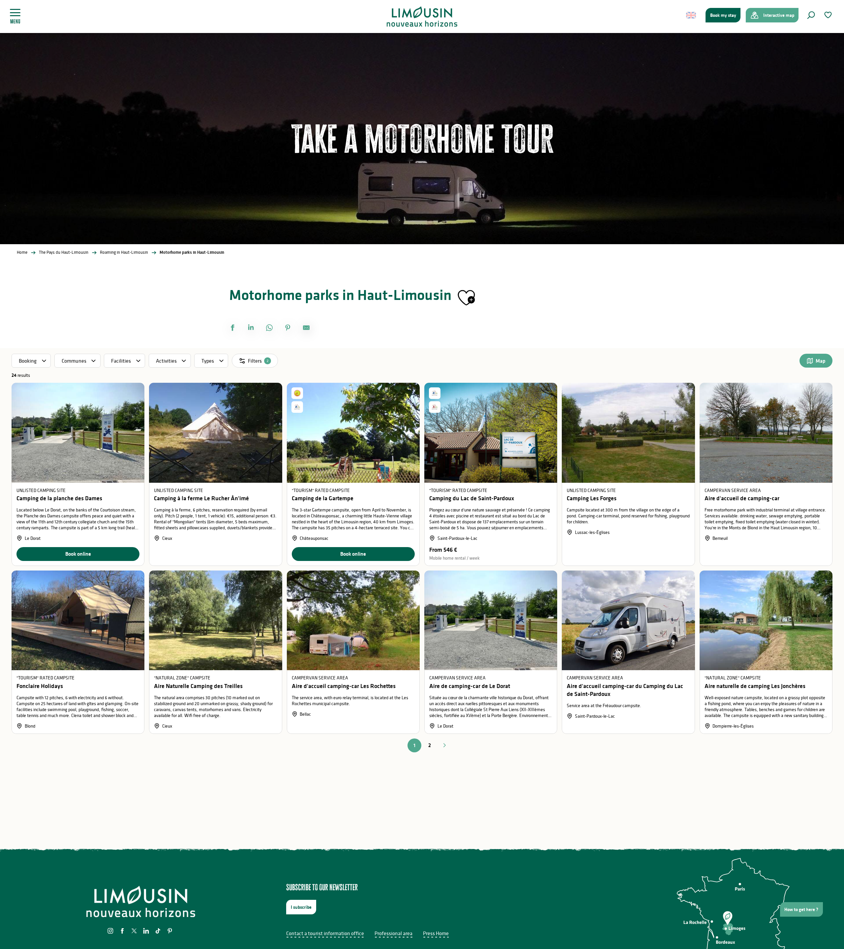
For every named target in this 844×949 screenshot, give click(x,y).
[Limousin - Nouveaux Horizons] (422, 16)
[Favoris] (829, 15)
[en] (691, 15)
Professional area (393, 933)
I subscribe (301, 907)
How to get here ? (801, 909)
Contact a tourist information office (325, 933)
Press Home (436, 933)
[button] (811, 15)
